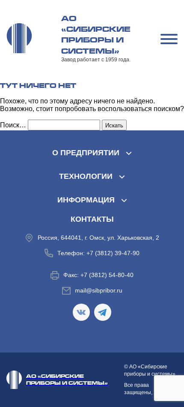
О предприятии (85, 152)
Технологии (86, 176)
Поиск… (13, 125)
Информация (86, 200)
